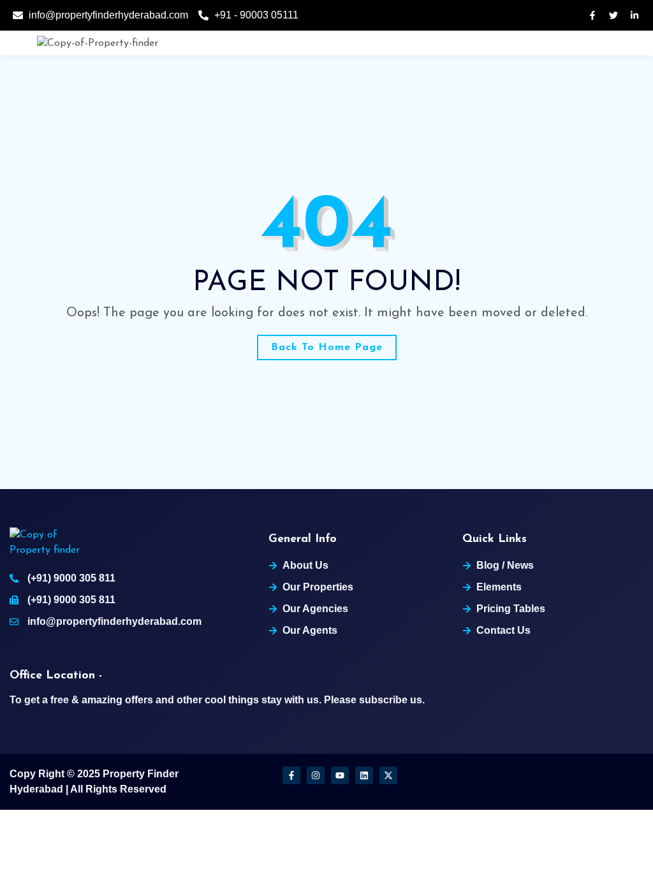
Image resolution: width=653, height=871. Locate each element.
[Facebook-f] (291, 775)
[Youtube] (340, 775)
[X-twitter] (388, 775)
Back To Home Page (327, 347)
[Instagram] (316, 775)
